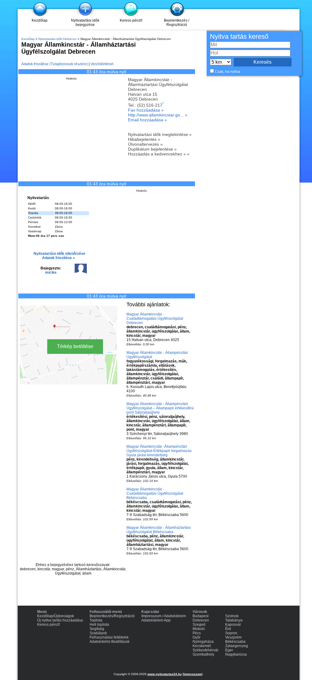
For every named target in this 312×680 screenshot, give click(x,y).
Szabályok (98, 633)
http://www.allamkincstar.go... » (157, 114)
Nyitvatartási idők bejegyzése (85, 22)
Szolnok (232, 616)
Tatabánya (234, 620)
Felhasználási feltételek (109, 637)
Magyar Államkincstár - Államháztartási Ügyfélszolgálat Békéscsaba (158, 529)
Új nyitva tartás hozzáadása (60, 620)
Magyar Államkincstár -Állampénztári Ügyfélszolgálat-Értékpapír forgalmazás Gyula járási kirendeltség (159, 450)
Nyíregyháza (203, 641)
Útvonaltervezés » (145, 144)
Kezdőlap (40, 20)
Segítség (97, 629)
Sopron (231, 633)
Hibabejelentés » (144, 139)
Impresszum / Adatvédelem (163, 616)
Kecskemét (202, 646)
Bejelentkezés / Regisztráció (176, 22)
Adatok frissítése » (58, 258)
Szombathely (203, 654)
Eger (229, 650)
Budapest (200, 616)
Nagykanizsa (236, 654)
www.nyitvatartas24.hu (164, 674)
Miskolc (199, 629)
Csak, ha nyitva (227, 71)
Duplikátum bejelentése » (152, 149)
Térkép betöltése (75, 346)
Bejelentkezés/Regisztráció (112, 616)
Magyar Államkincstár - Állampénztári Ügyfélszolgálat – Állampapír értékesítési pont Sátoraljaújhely (160, 408)
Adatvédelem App (156, 620)
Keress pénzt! (131, 20)
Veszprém (233, 637)
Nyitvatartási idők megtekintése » (160, 134)
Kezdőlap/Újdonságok (55, 616)
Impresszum (192, 674)
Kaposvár (233, 624)
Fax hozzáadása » (146, 110)
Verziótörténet (101, 64)
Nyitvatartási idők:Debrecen (57, 39)
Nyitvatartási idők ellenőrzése (59, 253)
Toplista (96, 620)
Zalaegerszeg (236, 646)
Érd (228, 629)
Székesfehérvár (205, 650)
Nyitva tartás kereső (239, 36)
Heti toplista (99, 624)
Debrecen (201, 620)
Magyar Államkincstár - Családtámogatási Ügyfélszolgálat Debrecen (154, 318)
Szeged (199, 624)
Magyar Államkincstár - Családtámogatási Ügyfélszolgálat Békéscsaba (154, 493)
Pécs (197, 633)
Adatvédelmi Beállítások (109, 641)
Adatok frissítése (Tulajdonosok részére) (54, 64)
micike (51, 272)
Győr (196, 637)
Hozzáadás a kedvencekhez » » (159, 153)
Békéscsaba (235, 641)
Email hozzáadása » (147, 119)
